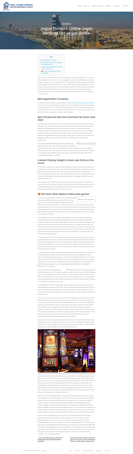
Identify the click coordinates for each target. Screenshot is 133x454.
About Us (86, 6)
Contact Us (116, 6)
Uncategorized (66, 23)
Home (79, 6)
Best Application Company (49, 60)
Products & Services (97, 6)
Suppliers (108, 6)
